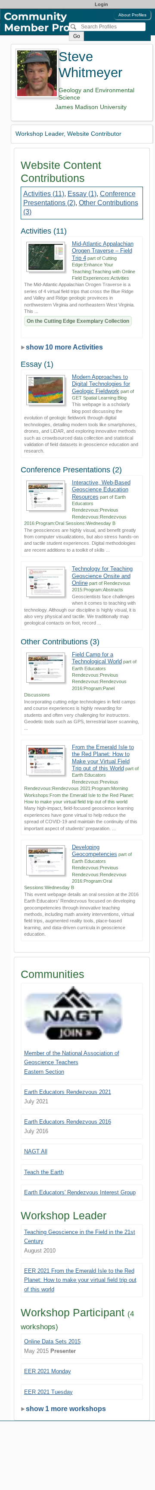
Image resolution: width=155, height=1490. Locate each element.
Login (101, 4)
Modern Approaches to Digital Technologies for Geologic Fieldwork (101, 384)
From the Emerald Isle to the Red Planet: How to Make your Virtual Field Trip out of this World (103, 758)
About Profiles (132, 14)
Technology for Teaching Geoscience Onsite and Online (102, 575)
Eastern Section (44, 1071)
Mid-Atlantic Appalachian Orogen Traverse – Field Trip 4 (102, 251)
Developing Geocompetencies (94, 850)
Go (76, 36)
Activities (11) (43, 193)
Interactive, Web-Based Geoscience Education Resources (101, 489)
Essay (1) (82, 193)
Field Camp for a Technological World (97, 658)
